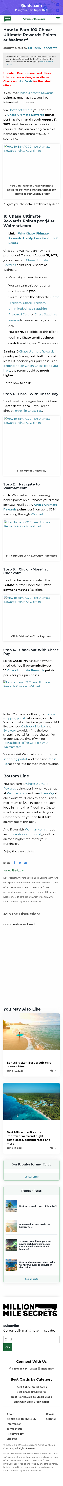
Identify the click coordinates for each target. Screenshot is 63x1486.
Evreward (9, 730)
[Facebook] (14, 863)
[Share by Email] (25, 863)
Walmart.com (41, 514)
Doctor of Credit (20, 110)
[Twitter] (20, 863)
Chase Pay (46, 793)
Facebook (18, 1368)
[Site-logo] (7, 19)
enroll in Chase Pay (28, 410)
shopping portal (15, 759)
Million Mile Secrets (42, 48)
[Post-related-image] (31, 1031)
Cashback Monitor (33, 726)
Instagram (47, 1368)
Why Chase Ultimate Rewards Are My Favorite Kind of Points (32, 238)
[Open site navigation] (58, 19)
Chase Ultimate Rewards (35, 93)
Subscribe (11, 1326)
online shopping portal (24, 834)
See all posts (31, 1279)
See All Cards (31, 1177)
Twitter (32, 1368)
